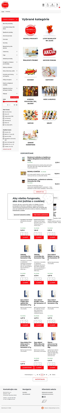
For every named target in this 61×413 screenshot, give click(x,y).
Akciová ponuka (7, 35)
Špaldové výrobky (8, 32)
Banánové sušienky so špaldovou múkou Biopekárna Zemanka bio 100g (39, 158)
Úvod (2, 11)
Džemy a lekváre (7, 67)
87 (46, 374)
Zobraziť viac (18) (7, 149)
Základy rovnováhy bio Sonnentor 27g (25, 256)
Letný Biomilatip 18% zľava (9, 27)
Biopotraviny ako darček (7, 47)
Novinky (5, 43)
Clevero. (46, 408)
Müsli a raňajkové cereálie (8, 84)
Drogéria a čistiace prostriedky (8, 63)
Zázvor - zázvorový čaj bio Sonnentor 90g (52, 344)
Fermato (5, 39)
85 (42, 374)
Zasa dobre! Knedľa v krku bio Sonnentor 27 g (40, 302)
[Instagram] (45, 397)
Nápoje (5, 93)
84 (39, 374)
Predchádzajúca (29, 374)
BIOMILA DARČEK (33, 171)
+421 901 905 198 (11, 397)
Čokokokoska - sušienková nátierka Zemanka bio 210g (39, 180)
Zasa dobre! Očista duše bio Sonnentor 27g (53, 301)
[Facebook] (43, 397)
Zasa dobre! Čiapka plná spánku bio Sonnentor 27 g (25, 302)
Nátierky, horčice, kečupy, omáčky (7, 89)
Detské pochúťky (7, 58)
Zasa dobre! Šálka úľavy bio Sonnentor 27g (39, 344)
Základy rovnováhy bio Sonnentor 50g (39, 256)
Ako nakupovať (26, 394)
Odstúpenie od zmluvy (47, 394)
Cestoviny (5, 51)
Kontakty (25, 392)
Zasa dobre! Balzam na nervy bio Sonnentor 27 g (53, 257)
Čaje (4, 55)
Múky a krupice (7, 79)
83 (37, 374)
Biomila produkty (8, 23)
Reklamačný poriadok (47, 392)
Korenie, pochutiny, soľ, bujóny (8, 75)
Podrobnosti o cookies (19, 210)
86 (44, 374)
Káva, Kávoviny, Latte (9, 71)
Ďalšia (53, 374)
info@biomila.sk (11, 399)
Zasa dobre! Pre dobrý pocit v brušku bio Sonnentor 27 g (25, 344)
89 (50, 374)
